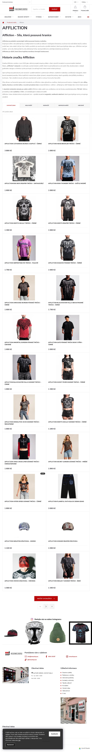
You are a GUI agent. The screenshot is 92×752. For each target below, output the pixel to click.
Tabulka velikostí (66, 683)
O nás (64, 693)
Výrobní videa (66, 688)
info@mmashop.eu (32, 656)
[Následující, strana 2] (46, 606)
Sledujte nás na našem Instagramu (47, 619)
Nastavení (10, 745)
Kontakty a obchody (68, 680)
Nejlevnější (28, 105)
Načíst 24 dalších (44, 599)
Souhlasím (54, 734)
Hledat (54, 9)
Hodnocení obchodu (7, 2)
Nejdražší (46, 105)
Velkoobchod (66, 691)
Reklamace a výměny (68, 675)
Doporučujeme (11, 105)
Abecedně (81, 105)
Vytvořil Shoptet (85, 748)
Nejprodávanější (63, 105)
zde (19, 740)
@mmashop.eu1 (32, 660)
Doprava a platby (67, 672)
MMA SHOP (51, 656)
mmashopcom (73, 656)
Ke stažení (65, 685)
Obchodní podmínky (68, 678)
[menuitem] (9, 17)
